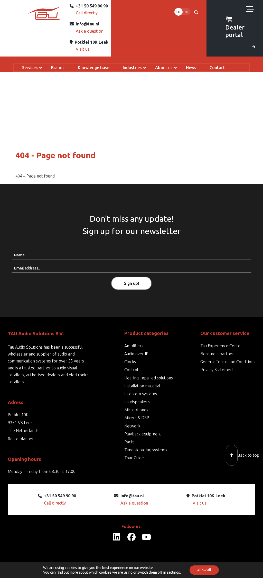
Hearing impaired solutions (148, 378)
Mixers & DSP (136, 417)
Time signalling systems (145, 450)
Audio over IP (136, 353)
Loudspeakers (137, 401)
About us (164, 67)
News (191, 67)
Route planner (21, 438)
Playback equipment (142, 434)
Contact (217, 67)
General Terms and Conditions (227, 361)
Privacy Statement (217, 369)
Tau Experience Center (221, 345)
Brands (57, 67)
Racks (129, 442)
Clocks (130, 361)
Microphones (136, 409)
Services (30, 67)
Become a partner (217, 353)
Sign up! (131, 283)
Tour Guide (134, 457)
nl (187, 12)
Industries (132, 67)
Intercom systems (140, 393)
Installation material (142, 386)
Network (132, 426)
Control (131, 369)
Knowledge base (93, 67)
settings (173, 572)
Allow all (204, 570)
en (178, 12)
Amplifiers (133, 345)
